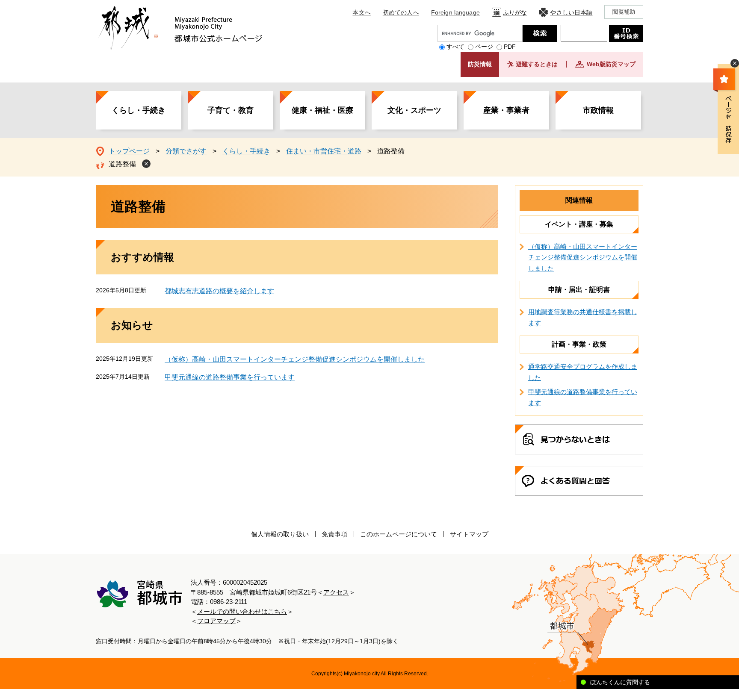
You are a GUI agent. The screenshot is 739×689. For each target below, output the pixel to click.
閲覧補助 (623, 12)
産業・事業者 (506, 110)
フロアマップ (216, 620)
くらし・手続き (139, 110)
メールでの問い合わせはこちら (242, 611)
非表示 (734, 63)
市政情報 (598, 110)
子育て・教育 (230, 110)
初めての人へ (401, 12)
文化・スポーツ (414, 110)
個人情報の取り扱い (280, 534)
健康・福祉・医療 (322, 110)
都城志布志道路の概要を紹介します (219, 290)
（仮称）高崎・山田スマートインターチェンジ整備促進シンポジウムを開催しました (295, 359)
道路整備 (122, 164)
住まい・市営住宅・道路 (323, 151)
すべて (455, 46)
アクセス (336, 592)
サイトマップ (469, 534)
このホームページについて (398, 534)
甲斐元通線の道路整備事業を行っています (230, 377)
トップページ (129, 151)
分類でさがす (186, 151)
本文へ (361, 12)
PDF (510, 46)
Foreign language (455, 12)
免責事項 (334, 534)
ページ (484, 46)
